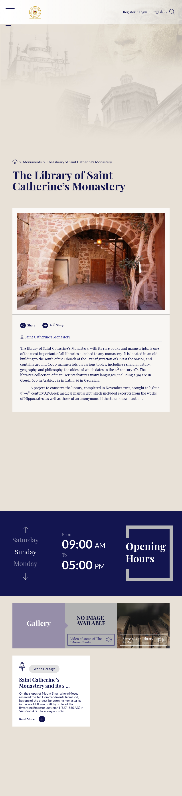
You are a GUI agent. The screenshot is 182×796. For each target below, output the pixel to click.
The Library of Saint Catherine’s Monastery (79, 162)
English (157, 12)
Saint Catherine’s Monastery (47, 337)
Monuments (32, 162)
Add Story (57, 325)
